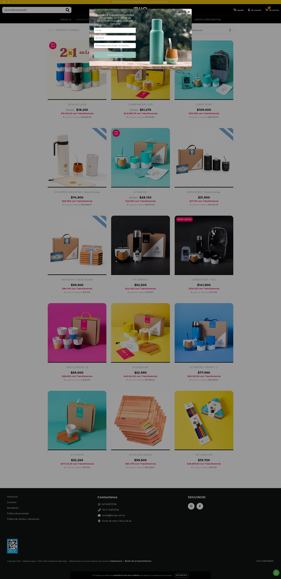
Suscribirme (114, 54)
